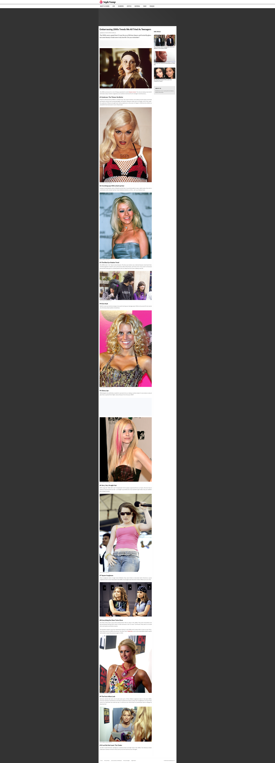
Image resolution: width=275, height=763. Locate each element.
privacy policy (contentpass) (116, 760)
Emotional (137, 6)
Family (145, 6)
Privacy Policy (106, 760)
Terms (101, 760)
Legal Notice (133, 760)
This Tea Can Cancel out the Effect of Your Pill (164, 64)
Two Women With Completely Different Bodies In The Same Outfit (164, 47)
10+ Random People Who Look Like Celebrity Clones (163, 80)
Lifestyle (129, 6)
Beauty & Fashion (104, 6)
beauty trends (132, 92)
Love (114, 6)
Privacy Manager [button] (126, 760)
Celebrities (121, 6)
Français (152, 6)
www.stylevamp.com (171, 760)
